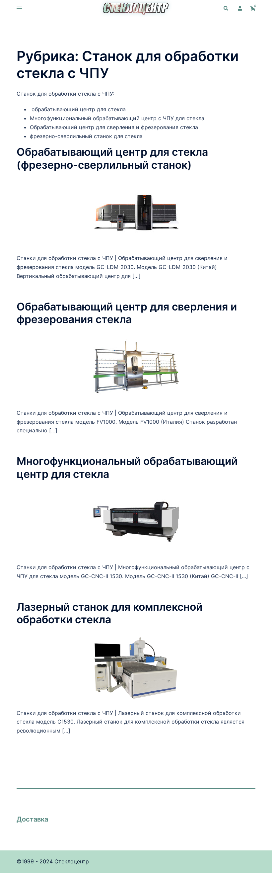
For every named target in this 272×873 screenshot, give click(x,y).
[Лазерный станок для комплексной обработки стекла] (136, 666)
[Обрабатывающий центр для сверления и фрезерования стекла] (136, 366)
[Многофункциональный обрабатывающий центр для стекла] (136, 521)
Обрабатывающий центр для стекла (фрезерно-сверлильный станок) (112, 158)
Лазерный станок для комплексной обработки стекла (109, 613)
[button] (225, 8)
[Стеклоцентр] (136, 8)
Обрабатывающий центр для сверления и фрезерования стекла (127, 313)
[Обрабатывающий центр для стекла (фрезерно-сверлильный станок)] (136, 212)
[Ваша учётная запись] (239, 8)
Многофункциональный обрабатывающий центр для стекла (127, 467)
